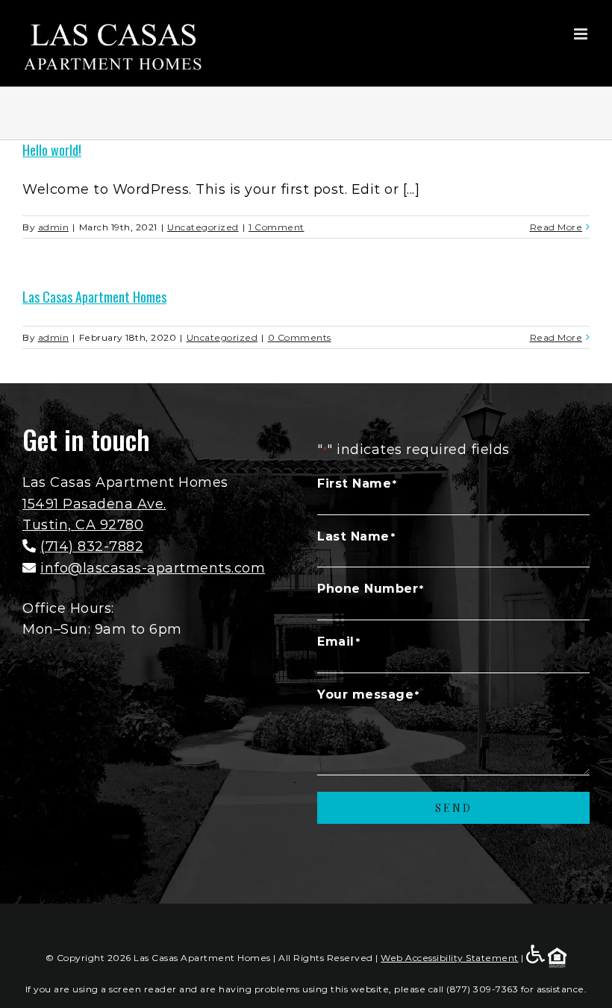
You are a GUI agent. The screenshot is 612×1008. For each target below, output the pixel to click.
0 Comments (299, 337)
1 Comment (277, 227)
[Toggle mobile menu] (582, 34)
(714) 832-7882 (91, 546)
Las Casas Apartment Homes (94, 296)
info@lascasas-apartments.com (152, 568)
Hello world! (51, 150)
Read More (556, 227)
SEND (453, 808)
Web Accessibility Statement (450, 957)
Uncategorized (203, 227)
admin (53, 227)
